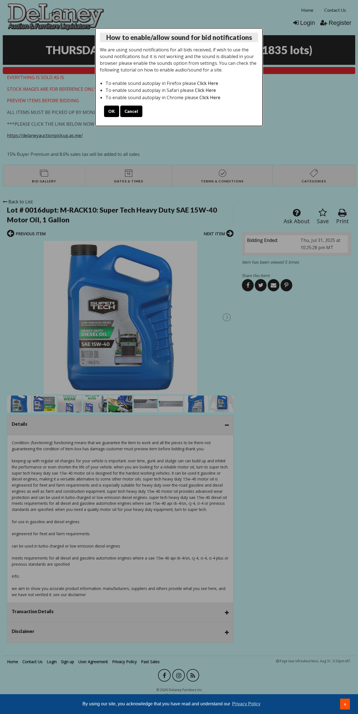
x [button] (345, 704)
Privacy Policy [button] (246, 703)
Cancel (131, 111)
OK (111, 111)
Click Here (207, 83)
